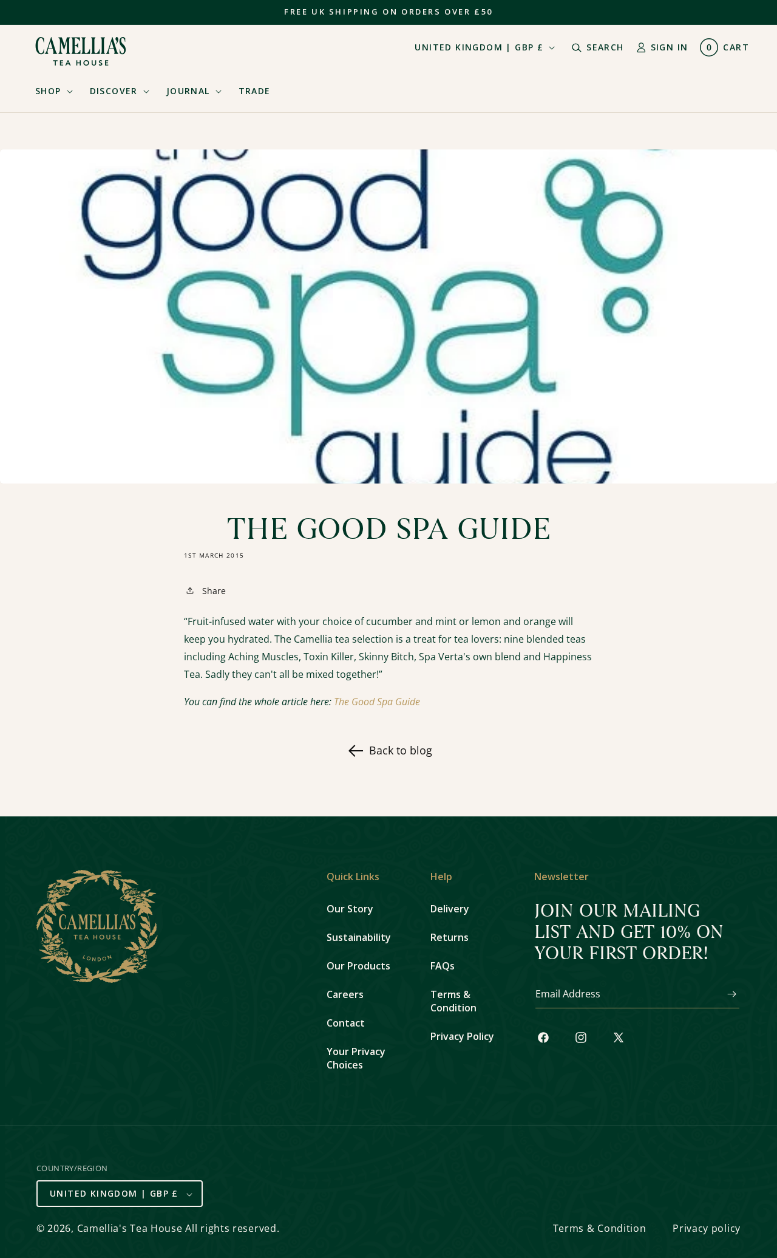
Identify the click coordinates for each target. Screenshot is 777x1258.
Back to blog (400, 750)
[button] (50, 91)
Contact (346, 1023)
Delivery (449, 908)
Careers (345, 994)
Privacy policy (707, 1229)
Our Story (350, 908)
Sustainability (359, 937)
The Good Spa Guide (377, 701)
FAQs (442, 966)
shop (48, 91)
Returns (449, 937)
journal (188, 91)
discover (114, 91)
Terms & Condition (453, 1001)
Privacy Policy (462, 1036)
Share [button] (214, 591)
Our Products (358, 966)
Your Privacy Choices (356, 1058)
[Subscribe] (726, 994)
